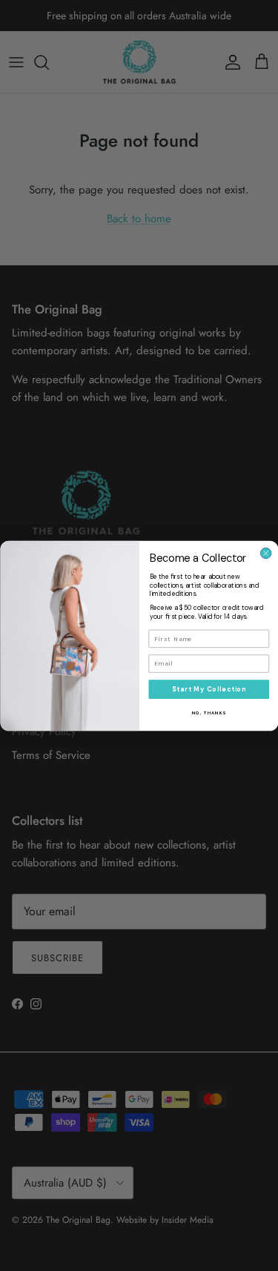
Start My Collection (208, 689)
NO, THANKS (208, 713)
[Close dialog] (265, 553)
